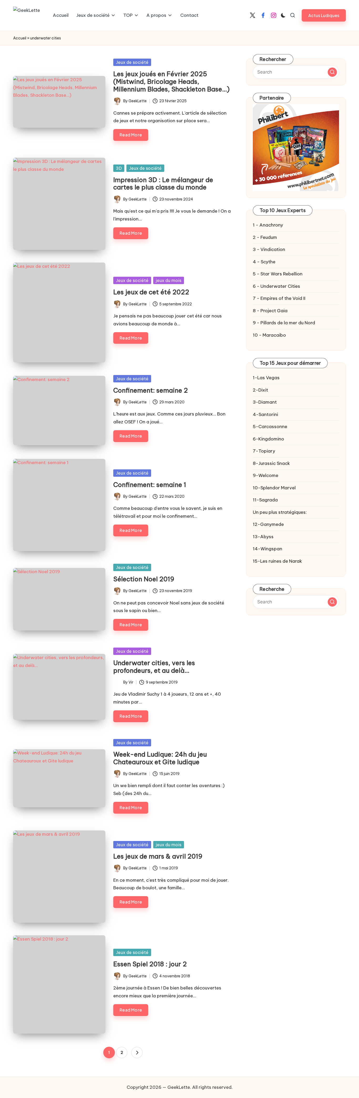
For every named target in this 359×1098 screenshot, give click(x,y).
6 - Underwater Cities (276, 286)
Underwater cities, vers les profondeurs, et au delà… (154, 666)
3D (119, 168)
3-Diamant (265, 402)
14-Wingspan (267, 549)
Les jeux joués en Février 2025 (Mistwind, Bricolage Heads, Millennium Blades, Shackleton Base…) (171, 81)
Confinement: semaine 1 (149, 485)
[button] (324, 15)
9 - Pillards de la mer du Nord (284, 323)
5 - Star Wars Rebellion (277, 274)
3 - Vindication (269, 249)
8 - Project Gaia (270, 311)
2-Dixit (260, 390)
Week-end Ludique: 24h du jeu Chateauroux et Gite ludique (160, 758)
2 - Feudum (265, 237)
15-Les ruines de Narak (277, 561)
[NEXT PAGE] (137, 1052)
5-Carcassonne (270, 426)
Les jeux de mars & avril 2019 (157, 856)
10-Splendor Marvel (274, 488)
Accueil (19, 38)
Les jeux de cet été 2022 (151, 292)
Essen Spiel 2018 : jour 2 (150, 964)
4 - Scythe (264, 262)
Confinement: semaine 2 (150, 390)
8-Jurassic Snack (271, 463)
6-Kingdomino (268, 439)
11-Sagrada (265, 500)
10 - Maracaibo (269, 335)
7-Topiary (264, 451)
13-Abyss (263, 537)
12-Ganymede (268, 524)
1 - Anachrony (268, 225)
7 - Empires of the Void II (279, 298)
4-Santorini (265, 414)
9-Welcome (265, 475)
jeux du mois (168, 280)
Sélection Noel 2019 (143, 579)
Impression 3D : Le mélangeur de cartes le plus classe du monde (163, 183)
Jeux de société (132, 62)
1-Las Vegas (266, 378)
